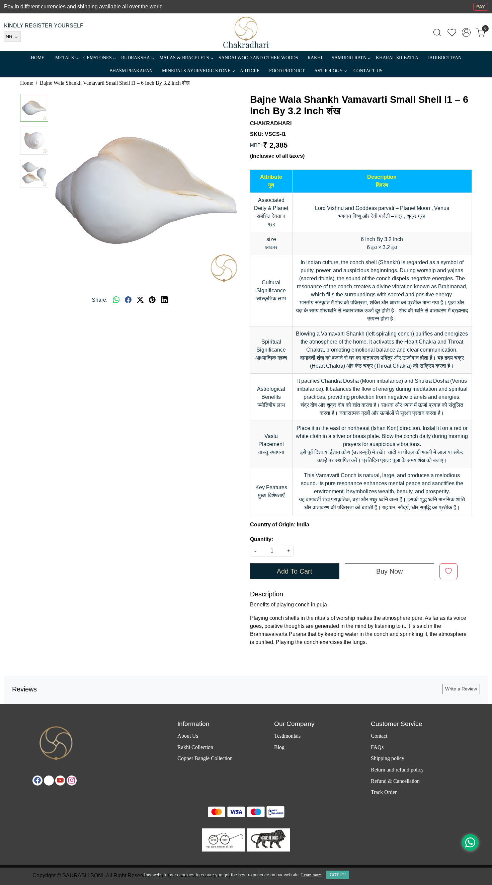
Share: (99, 300)
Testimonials (287, 736)
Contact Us (368, 70)
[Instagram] (72, 781)
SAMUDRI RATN (349, 57)
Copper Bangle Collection (205, 758)
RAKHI (315, 57)
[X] (49, 781)
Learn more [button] (311, 874)
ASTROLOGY (328, 70)
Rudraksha (135, 57)
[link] (437, 32)
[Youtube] (60, 781)
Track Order (384, 792)
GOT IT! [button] (338, 874)
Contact (379, 736)
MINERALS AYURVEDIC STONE (196, 70)
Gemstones (97, 57)
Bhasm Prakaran (131, 70)
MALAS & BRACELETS (184, 57)
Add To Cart (294, 571)
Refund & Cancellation (395, 781)
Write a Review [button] (461, 688)
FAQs (377, 747)
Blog (279, 747)
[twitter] (140, 300)
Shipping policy (387, 758)
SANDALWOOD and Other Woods (258, 57)
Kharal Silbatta (397, 57)
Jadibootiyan (445, 57)
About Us (187, 736)
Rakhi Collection (195, 747)
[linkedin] (164, 300)
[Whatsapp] (116, 300)
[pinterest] (152, 300)
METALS (64, 57)
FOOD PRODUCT (287, 70)
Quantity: (261, 539)
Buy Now (389, 571)
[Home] (246, 32)
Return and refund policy (397, 769)
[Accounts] (466, 32)
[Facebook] (37, 781)
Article (250, 70)
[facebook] (128, 300)
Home (38, 57)
